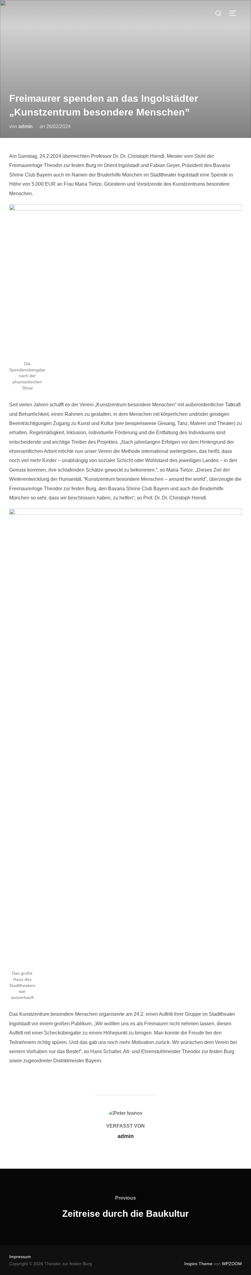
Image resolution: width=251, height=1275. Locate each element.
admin (25, 126)
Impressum (20, 1256)
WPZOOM (232, 1263)
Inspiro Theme (198, 1263)
